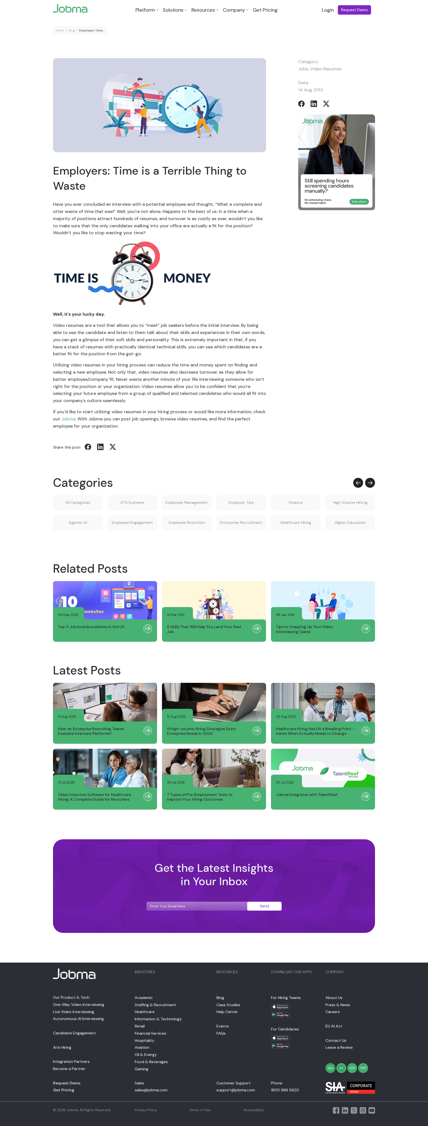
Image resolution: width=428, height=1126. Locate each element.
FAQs (221, 1033)
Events (222, 1026)
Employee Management (187, 502)
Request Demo (66, 1083)
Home (60, 30)
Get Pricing (265, 10)
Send (264, 906)
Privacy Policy (146, 1110)
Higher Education (350, 522)
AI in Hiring (62, 1047)
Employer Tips (241, 502)
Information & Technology (158, 1019)
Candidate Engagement (74, 1033)
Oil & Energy (146, 1054)
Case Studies (228, 1004)
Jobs (303, 69)
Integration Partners (71, 1061)
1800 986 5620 (285, 1090)
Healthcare (145, 1011)
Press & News (337, 1004)
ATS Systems (132, 502)
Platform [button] (145, 10)
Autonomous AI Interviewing (78, 1018)
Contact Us (335, 1040)
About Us (334, 997)
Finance (296, 502)
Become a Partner (69, 1068)
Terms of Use (200, 1110)
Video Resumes (326, 69)
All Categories (77, 502)
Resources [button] (203, 10)
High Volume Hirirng (350, 502)
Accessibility (254, 1110)
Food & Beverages (151, 1061)
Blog (72, 30)
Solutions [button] (173, 10)
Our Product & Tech (71, 997)
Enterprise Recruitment (241, 522)
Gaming (141, 1069)
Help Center (227, 1011)
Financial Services (150, 1033)
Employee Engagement (132, 522)
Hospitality (144, 1040)
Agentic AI (78, 522)
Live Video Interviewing (73, 1011)
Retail (140, 1026)
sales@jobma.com (151, 1090)
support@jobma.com (235, 1090)
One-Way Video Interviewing (78, 1004)
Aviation (142, 1047)
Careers (332, 1011)
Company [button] (234, 10)
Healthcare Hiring (295, 522)
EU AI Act (333, 1026)
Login (328, 10)
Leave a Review (339, 1047)
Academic (144, 997)
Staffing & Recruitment (155, 1004)
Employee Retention (187, 522)
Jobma (68, 419)
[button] (358, 483)
